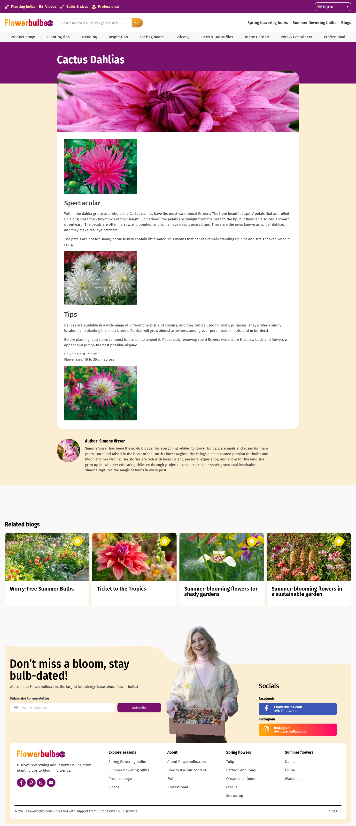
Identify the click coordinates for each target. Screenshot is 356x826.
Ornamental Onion (241, 778)
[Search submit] (137, 22)
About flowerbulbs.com (186, 761)
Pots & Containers (296, 37)
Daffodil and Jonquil (242, 770)
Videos (113, 787)
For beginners (151, 37)
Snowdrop (234, 795)
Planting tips (58, 37)
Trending (89, 37)
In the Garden (257, 37)
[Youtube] (51, 782)
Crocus (231, 787)
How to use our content (186, 770)
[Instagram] (41, 782)
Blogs (346, 22)
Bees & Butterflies (217, 37)
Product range (23, 37)
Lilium (290, 770)
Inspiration (118, 37)
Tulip (230, 761)
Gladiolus (292, 778)
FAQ (170, 778)
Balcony (182, 37)
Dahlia (290, 761)
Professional (334, 37)
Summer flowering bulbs (314, 22)
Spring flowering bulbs (268, 22)
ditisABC (335, 811)
